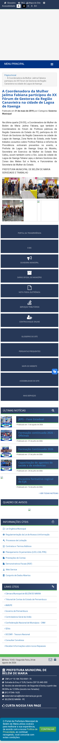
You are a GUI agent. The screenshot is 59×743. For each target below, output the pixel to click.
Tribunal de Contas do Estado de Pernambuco (26, 599)
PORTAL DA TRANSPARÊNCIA (29, 233)
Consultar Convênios (14, 640)
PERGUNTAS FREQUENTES (29, 351)
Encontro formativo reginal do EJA (35, 480)
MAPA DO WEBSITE (29, 366)
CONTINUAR (47, 729)
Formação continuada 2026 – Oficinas (36, 434)
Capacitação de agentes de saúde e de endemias (35, 464)
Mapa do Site (34, 3)
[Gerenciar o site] (55, 660)
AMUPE (8, 605)
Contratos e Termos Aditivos (18, 546)
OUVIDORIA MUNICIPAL (29, 263)
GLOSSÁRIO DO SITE (29, 337)
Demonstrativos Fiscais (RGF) (18, 564)
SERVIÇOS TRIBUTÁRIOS (29, 307)
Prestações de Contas (15, 558)
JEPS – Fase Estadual (31, 419)
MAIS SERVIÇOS (29, 396)
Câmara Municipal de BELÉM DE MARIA (23, 593)
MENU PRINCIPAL (14, 63)
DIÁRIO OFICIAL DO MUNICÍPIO (29, 277)
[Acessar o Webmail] (50, 660)
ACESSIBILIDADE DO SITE (29, 381)
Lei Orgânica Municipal (15, 529)
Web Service (11, 569)
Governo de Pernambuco (16, 611)
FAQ (23, 3)
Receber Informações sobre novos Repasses (25, 646)
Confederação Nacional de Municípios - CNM (25, 623)
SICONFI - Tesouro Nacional (17, 634)
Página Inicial (10, 75)
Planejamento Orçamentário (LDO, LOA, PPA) (25, 552)
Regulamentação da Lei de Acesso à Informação (27, 534)
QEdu (7, 628)
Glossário (11, 3)
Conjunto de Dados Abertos (18, 575)
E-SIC (29, 248)
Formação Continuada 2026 (35, 449)
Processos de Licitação (16, 540)
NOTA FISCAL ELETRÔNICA (29, 292)
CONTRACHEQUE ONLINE (29, 322)
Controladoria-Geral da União (18, 617)
